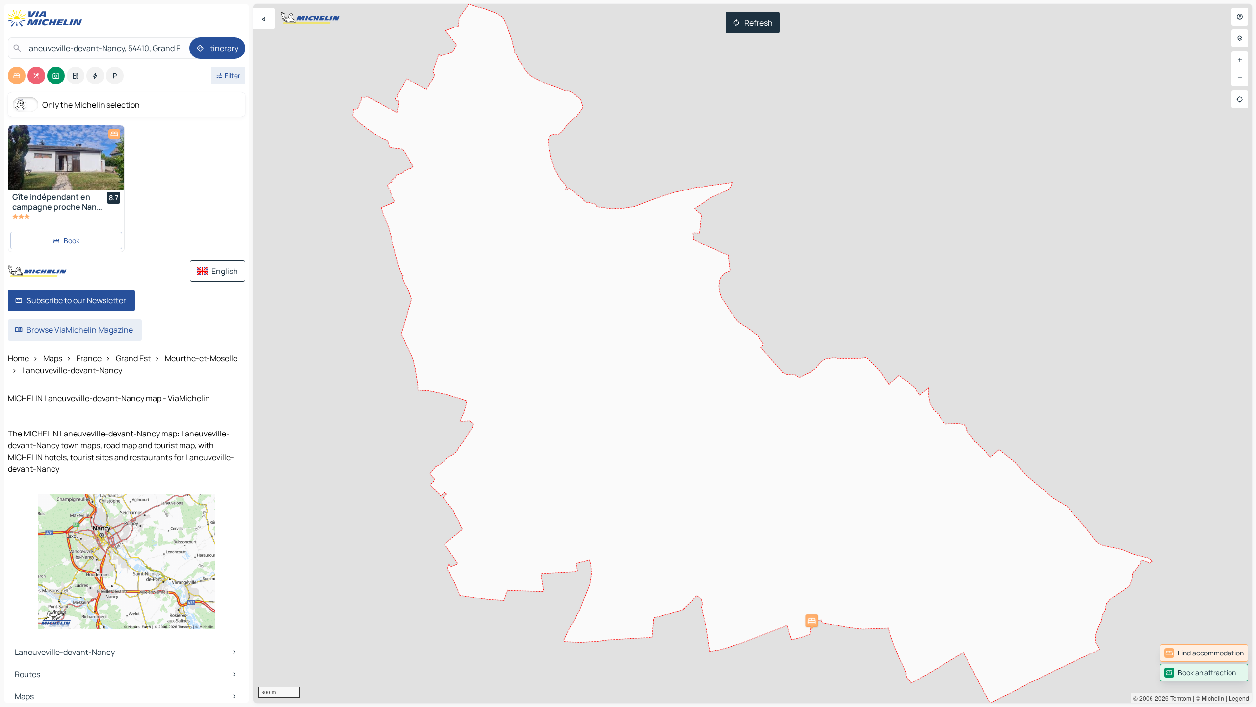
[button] (811, 620)
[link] (1204, 653)
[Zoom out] (1239, 77)
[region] (752, 353)
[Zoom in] (1239, 60)
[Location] (1239, 99)
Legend (1239, 698)
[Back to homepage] (47, 18)
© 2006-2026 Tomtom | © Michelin (1178, 698)
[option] (17, 75)
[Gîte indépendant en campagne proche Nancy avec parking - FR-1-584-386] (66, 157)
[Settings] (1239, 38)
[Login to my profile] (1239, 17)
